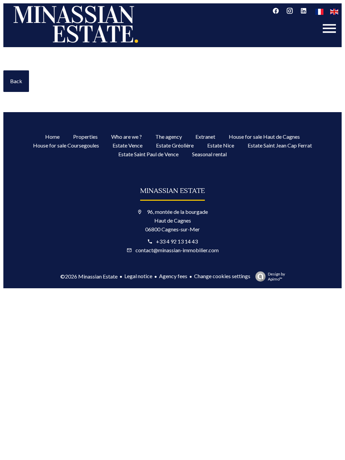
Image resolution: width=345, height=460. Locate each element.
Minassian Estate (172, 191)
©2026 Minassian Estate (89, 276)
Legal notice (138, 276)
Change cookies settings (222, 276)
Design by (276, 276)
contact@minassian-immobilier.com (177, 250)
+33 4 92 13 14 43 (177, 241)
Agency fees (173, 276)
